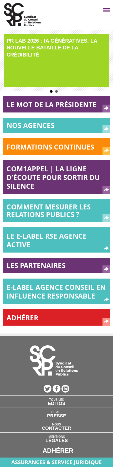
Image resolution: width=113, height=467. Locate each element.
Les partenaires (36, 265)
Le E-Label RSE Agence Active (47, 240)
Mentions (56, 438)
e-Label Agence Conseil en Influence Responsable (56, 292)
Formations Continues (50, 147)
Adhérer (22, 317)
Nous (56, 426)
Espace (56, 413)
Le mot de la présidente (51, 104)
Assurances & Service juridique (56, 462)
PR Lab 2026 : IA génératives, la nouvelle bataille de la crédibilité (52, 48)
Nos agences (30, 125)
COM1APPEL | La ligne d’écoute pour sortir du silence (53, 177)
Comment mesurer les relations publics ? (49, 210)
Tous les (56, 401)
